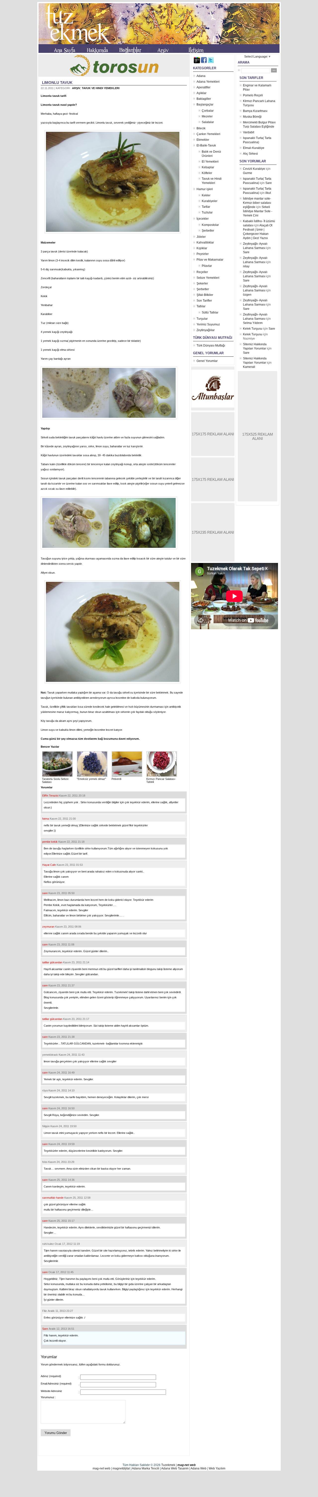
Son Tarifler (204, 300)
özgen (247, 294)
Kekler (206, 195)
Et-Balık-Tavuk (206, 145)
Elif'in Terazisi (50, 795)
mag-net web (186, 1465)
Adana (201, 76)
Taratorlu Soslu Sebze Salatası (55, 780)
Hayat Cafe (49, 864)
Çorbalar (208, 110)
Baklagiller (204, 99)
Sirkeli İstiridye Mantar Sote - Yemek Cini (257, 211)
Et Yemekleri (210, 161)
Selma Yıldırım (253, 323)
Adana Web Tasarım (175, 1468)
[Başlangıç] (64, 51)
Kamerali (249, 367)
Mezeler (207, 116)
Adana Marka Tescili (145, 1468)
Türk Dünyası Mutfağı (211, 345)
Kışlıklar (202, 248)
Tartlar (206, 207)
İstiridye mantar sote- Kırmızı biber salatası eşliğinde (257, 203)
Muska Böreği (252, 116)
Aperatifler (203, 87)
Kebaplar (208, 167)
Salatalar (208, 122)
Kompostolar (210, 225)
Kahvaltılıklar (205, 242)
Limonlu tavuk (57, 82)
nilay (246, 266)
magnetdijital (121, 1468)
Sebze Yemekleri (208, 277)
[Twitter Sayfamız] (211, 62)
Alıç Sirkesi (250, 153)
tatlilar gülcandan (52, 962)
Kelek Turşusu (252, 328)
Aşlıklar (201, 93)
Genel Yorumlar (207, 361)
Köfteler (207, 173)
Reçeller (202, 272)
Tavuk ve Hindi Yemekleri (100, 88)
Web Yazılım (217, 1468)
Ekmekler (203, 139)
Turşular (202, 318)
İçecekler (203, 218)
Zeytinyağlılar (206, 330)
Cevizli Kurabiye (254, 169)
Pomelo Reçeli (253, 95)
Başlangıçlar (205, 104)
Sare (45, 1328)
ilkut (268, 193)
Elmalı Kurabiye (253, 148)
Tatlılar (201, 306)
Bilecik (201, 128)
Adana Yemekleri (208, 81)
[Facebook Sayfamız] (204, 62)
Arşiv (76, 88)
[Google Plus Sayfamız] (197, 62)
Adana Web (198, 1468)
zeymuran (48, 926)
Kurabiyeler (209, 201)
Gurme (247, 173)
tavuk (108, 122)
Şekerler (202, 283)
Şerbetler (208, 230)
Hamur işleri (205, 189)
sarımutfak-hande (53, 1197)
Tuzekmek (168, 1465)
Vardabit (248, 132)
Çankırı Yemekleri (208, 134)
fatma (45, 818)
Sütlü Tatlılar (210, 312)
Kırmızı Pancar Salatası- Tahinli (161, 780)
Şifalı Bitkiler (205, 295)
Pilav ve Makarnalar (210, 259)
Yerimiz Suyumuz (208, 324)
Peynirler (203, 254)
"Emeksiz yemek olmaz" (91, 778)
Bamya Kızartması (255, 111)
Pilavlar (207, 266)
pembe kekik (50, 841)
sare (45, 893)
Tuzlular (207, 212)
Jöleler (201, 237)
